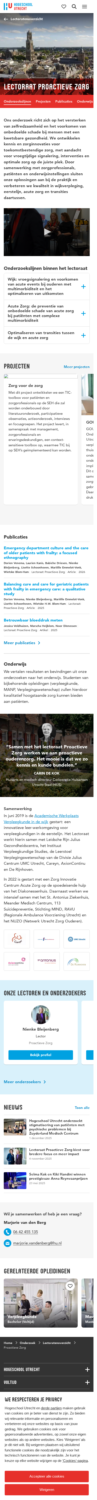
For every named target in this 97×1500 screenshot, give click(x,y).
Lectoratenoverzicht (27, 19)
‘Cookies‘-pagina (75, 1461)
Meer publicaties (20, 646)
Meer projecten (77, 366)
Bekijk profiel (39, 1059)
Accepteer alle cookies (46, 1476)
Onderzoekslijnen (17, 101)
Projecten (43, 101)
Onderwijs (85, 101)
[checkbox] (67, 1289)
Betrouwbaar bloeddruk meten (33, 623)
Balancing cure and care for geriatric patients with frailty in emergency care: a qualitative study (46, 593)
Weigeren (47, 1490)
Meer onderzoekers (23, 1085)
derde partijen (51, 1408)
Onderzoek (27, 1344)
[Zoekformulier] (74, 6)
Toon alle (82, 1111)
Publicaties (63, 101)
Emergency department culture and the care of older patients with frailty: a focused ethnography (46, 556)
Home (8, 1344)
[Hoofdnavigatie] (84, 6)
